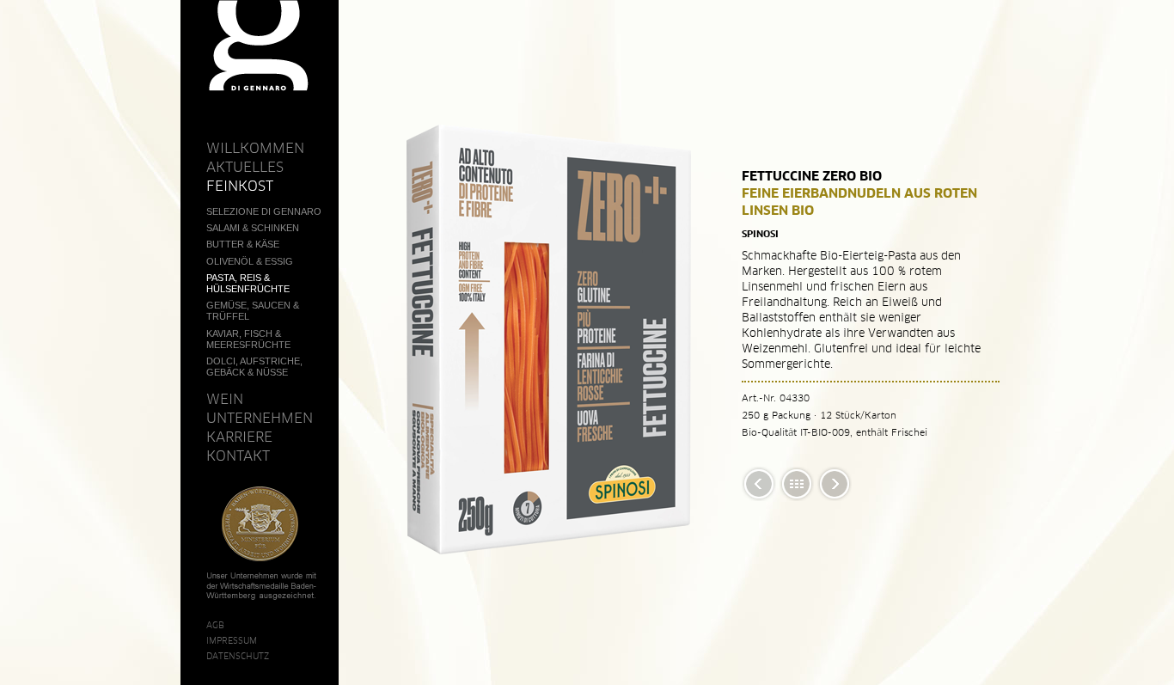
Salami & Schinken (252, 228)
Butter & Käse (242, 244)
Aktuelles (245, 166)
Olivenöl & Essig (249, 261)
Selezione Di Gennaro (263, 211)
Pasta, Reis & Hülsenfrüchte (248, 283)
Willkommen (255, 148)
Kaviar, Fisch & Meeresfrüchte (248, 339)
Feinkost (239, 185)
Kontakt (238, 455)
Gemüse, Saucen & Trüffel (252, 310)
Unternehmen (259, 417)
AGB (215, 625)
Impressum (231, 640)
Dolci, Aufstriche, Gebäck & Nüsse (254, 366)
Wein (224, 399)
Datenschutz (237, 656)
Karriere (239, 436)
